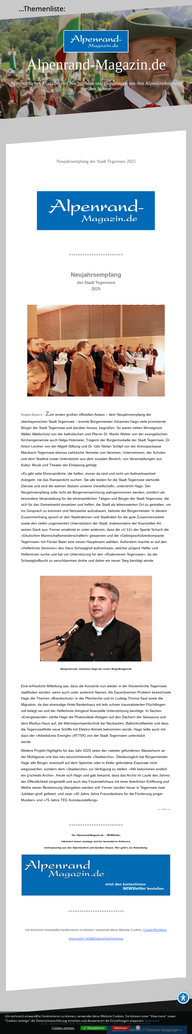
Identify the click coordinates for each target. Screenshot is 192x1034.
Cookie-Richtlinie (155, 930)
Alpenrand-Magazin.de (96, 64)
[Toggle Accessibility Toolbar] (183, 998)
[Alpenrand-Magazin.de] (96, 43)
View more (152, 1020)
